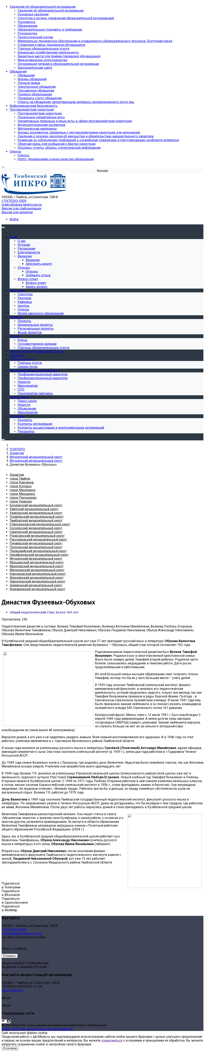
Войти (14, 219)
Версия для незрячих (17, 212)
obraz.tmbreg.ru (12, 990)
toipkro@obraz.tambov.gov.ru (22, 205)
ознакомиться (111, 1040)
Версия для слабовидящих (21, 208)
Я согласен (10, 1048)
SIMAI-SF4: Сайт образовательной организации (37, 1029)
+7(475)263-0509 (14, 201)
